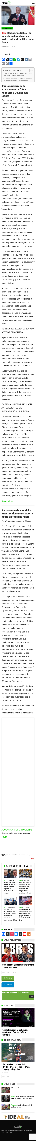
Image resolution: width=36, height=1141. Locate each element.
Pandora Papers (14, 854)
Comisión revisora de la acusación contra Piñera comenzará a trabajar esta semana (18, 74)
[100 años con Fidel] (6, 1090)
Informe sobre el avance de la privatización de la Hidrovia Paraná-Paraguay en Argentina (16, 1067)
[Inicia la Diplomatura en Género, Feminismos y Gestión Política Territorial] (18, 1017)
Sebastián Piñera (25, 854)
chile (7, 854)
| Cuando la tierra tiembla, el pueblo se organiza (21, 1106)
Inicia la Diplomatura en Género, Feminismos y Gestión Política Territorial (15, 1032)
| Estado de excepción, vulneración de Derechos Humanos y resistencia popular (22, 1097)
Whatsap (9, 978)
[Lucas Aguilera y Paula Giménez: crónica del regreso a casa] (18, 952)
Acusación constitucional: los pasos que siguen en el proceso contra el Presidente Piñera (18, 79)
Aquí (31, 996)
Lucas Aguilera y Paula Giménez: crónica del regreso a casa (18, 966)
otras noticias (7, 28)
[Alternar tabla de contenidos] (30, 70)
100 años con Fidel (16, 1088)
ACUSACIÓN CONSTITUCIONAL (17, 830)
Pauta (4, 837)
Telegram (9, 984)
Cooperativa (7, 501)
